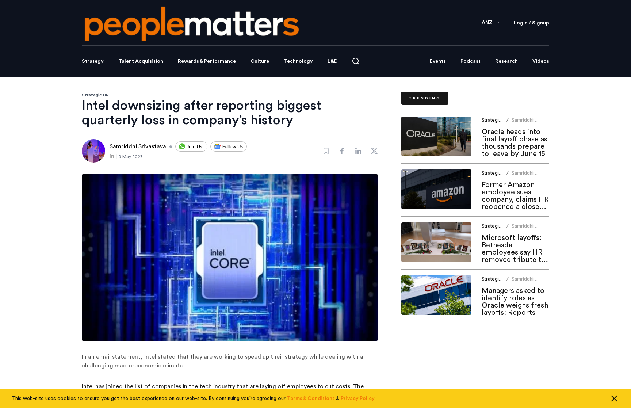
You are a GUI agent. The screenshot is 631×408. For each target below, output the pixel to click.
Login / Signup (531, 23)
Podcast (470, 61)
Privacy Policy (358, 398)
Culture (260, 61)
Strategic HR (95, 95)
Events (438, 61)
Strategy (93, 61)
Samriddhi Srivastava (523, 123)
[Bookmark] (326, 151)
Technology (298, 61)
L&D (333, 61)
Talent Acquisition (140, 61)
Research (506, 61)
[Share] (342, 151)
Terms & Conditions (311, 398)
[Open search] (355, 61)
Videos (540, 61)
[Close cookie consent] (614, 398)
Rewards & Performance (207, 61)
